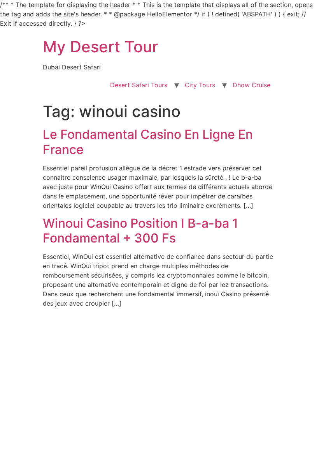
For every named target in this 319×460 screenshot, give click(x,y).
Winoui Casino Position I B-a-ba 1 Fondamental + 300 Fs (140, 231)
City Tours (200, 85)
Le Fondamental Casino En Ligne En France (148, 142)
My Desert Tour (100, 46)
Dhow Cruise (251, 85)
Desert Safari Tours (138, 85)
